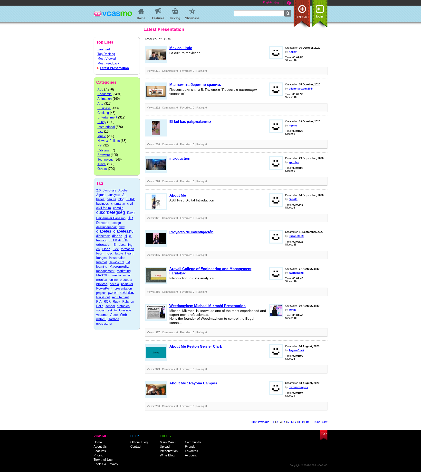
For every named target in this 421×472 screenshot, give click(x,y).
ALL (100, 89)
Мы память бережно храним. (195, 84)
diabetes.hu (123, 231)
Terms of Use (103, 460)
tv (115, 310)
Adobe (122, 190)
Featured (103, 49)
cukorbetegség (110, 212)
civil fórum (103, 208)
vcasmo (101, 315)
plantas (101, 284)
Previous (263, 421)
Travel (101, 164)
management (105, 271)
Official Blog (139, 442)
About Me (177, 195)
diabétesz (103, 236)
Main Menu (167, 442)
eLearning (125, 244)
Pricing (98, 455)
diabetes (103, 231)
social (100, 310)
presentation (123, 288)
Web (123, 315)
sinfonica (123, 306)
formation (127, 249)
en (98, 249)
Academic (104, 94)
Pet (99, 145)
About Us (100, 446)
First (254, 421)
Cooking (103, 113)
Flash (106, 249)
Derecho (102, 223)
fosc (109, 253)
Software (103, 155)
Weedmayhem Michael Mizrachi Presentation (207, 306)
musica (101, 279)
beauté (111, 199)
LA (128, 262)
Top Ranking (106, 54)
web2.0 (101, 319)
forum (100, 253)
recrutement (120, 297)
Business (104, 108)
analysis (114, 195)
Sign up (302, 16)
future (119, 253)
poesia (114, 284)
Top (324, 434)
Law (100, 131)
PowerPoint (104, 288)
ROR (107, 301)
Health (129, 253)
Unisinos (125, 310)
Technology (105, 159)
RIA (99, 301)
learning (101, 266)
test (109, 310)
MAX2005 (103, 275)
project (101, 293)
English (267, 2)
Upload (165, 446)
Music (101, 136)
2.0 (98, 190)
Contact (135, 446)
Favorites (191, 451)
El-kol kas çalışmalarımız (190, 121)
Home (98, 442)
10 (307, 421)
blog (121, 199)
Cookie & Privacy (106, 464)
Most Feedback (108, 63)
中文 (276, 2)
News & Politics (108, 141)
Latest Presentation (114, 68)
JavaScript (116, 262)
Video (114, 315)
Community (193, 442)
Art (124, 195)
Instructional (106, 127)
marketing (124, 271)
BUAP (130, 199)
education (103, 244)
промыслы (104, 323)
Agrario (101, 195)
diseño (117, 236)
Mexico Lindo (180, 48)
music (127, 275)
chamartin (118, 203)
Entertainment (107, 117)
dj (125, 236)
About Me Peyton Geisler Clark (195, 346)
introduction (179, 158)
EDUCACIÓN (118, 240)
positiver (127, 284)
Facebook (289, 3)
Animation (104, 98)
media (116, 275)
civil (130, 203)
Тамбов (113, 319)
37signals (109, 190)
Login (319, 16)
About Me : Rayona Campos (193, 383)
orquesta (126, 279)
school (110, 306)
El (115, 244)
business (102, 203)
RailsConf (103, 297)
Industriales (117, 258)
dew (121, 227)
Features (100, 451)
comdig (118, 208)
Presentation (169, 451)
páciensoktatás (121, 292)
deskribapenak (106, 227)
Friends (190, 446)
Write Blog (167, 455)
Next (317, 421)
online (113, 279)
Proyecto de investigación (191, 232)
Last (324, 421)
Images (101, 258)
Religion (103, 150)
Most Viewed (106, 58)
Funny (101, 122)
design (116, 223)
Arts (100, 103)
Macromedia (119, 266)
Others (102, 169)
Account (191, 455)
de (130, 217)
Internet (101, 262)
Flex (116, 249)
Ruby (116, 301)
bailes (100, 199)
